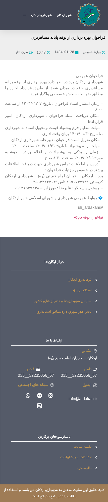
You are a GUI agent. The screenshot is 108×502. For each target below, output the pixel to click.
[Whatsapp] (28, 396)
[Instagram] (51, 396)
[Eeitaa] (39, 406)
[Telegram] (39, 396)
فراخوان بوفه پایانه (88, 218)
